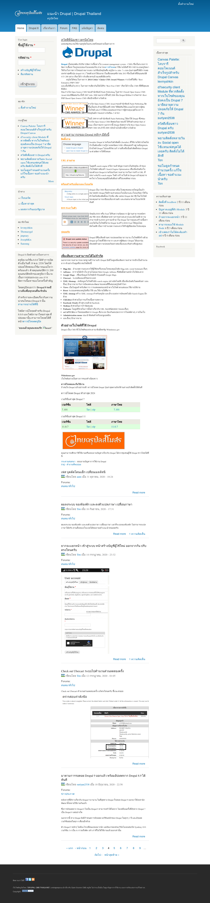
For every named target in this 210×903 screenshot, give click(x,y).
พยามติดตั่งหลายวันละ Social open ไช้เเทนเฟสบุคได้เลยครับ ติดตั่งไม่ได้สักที (36, 162)
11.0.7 (114, 426)
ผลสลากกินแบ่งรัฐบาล (33, 209)
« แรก (69, 848)
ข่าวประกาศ (67, 793)
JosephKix (26, 239)
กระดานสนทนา (68, 461)
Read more (138, 492)
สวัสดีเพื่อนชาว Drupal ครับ (35, 155)
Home (20, 28)
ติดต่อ (100, 28)
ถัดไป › (98, 854)
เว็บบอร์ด (25, 198)
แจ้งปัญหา (87, 28)
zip (93, 409)
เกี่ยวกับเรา (49, 28)
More (51, 181)
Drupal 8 (34, 28)
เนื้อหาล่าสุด (27, 203)
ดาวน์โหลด (110, 67)
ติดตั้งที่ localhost (167, 202)
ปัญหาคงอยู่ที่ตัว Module (172, 209)
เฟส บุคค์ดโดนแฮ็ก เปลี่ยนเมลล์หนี (83, 472)
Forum (63, 28)
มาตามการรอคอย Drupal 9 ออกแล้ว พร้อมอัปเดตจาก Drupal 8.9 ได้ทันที (103, 778)
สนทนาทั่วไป (68, 486)
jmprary (25, 235)
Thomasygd (27, 231)
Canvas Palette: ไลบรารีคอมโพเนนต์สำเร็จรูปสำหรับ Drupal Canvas (36, 129)
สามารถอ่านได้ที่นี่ (28, 304)
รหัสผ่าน (25, 57)
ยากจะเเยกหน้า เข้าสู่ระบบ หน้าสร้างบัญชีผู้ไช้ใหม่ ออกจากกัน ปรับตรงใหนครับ (103, 548)
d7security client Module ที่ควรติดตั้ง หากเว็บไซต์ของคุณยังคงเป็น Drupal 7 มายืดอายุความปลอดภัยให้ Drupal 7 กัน (36, 144)
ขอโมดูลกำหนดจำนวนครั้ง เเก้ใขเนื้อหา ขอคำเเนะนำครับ (35, 173)
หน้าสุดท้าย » (111, 854)
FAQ (74, 28)
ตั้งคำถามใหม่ (186, 4)
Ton (79, 509)
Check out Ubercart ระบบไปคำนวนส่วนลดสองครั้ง (92, 671)
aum (79, 476)
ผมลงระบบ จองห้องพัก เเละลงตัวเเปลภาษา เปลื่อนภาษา (96, 504)
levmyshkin (26, 227)
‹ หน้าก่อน (80, 848)
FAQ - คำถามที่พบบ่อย (71, 464)
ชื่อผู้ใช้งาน (26, 45)
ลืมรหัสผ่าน (27, 74)
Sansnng (25, 243)
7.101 (117, 409)
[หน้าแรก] (29, 14)
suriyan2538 (83, 784)
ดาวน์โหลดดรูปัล (32, 321)
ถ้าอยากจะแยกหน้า (169, 217)
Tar (88, 409)
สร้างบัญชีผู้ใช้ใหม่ (31, 70)
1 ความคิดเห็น (137, 533)
